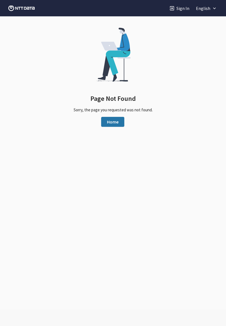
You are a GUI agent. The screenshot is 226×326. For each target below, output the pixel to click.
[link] (21, 8)
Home (113, 122)
